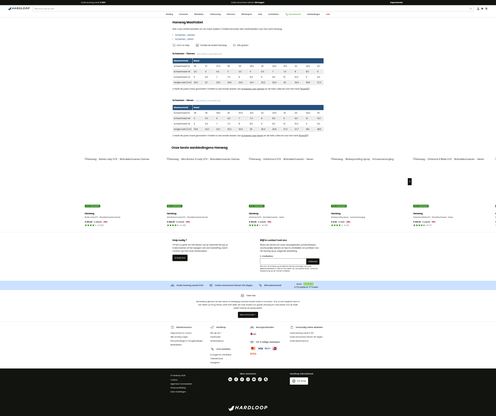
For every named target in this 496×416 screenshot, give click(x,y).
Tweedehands (294, 14)
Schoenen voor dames (252, 89)
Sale (328, 14)
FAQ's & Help (183, 45)
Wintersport (246, 14)
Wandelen (199, 14)
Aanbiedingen (313, 14)
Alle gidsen (242, 45)
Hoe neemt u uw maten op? (209, 54)
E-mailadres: (266, 256)
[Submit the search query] (471, 9)
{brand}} (304, 89)
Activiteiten (273, 14)
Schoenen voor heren (252, 136)
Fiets (260, 14)
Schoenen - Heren (184, 39)
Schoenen (183, 14)
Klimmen (231, 14)
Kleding (169, 14)
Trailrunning (215, 14)
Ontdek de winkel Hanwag (213, 45)
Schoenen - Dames (185, 35)
